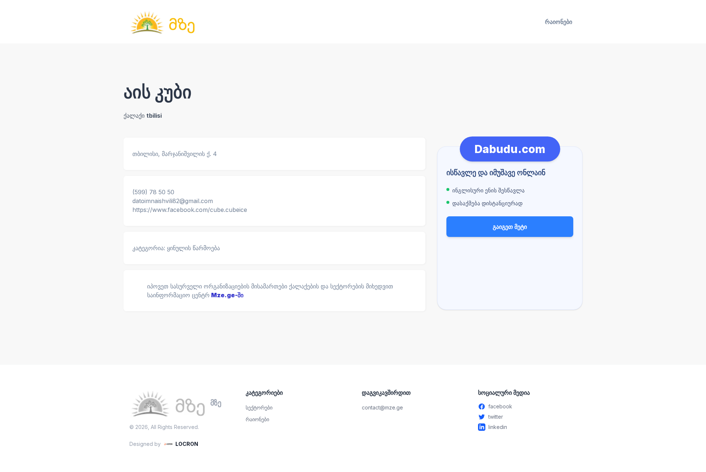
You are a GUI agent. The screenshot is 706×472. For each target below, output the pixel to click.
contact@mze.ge (382, 407)
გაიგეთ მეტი (510, 226)
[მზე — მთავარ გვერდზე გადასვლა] (162, 21)
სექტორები (259, 407)
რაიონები (558, 21)
